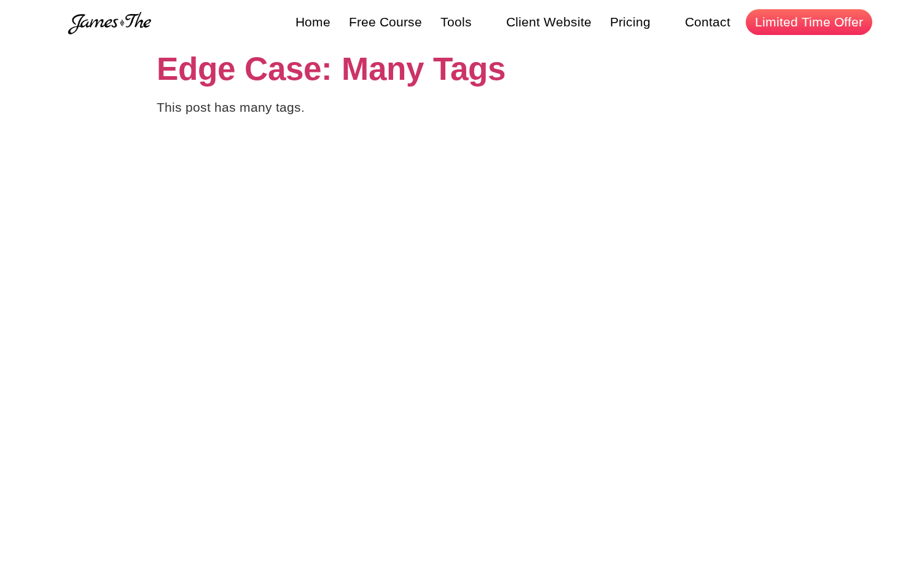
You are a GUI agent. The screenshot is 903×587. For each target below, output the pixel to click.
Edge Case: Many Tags (331, 68)
